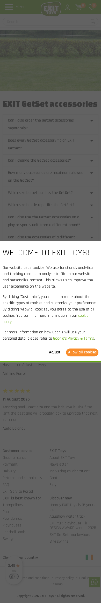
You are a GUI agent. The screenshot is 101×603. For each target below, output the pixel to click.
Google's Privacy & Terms (73, 338)
